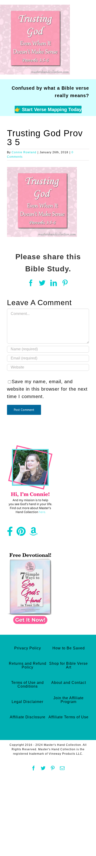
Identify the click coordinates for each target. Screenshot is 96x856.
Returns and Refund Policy (27, 665)
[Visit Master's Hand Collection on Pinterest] (21, 533)
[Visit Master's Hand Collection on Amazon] (33, 533)
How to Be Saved (68, 648)
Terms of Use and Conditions (27, 684)
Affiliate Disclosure (27, 717)
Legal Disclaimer (27, 702)
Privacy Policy (27, 648)
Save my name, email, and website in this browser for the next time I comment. (47, 389)
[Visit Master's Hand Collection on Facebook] (10, 533)
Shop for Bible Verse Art (68, 665)
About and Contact (68, 683)
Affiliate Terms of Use (68, 717)
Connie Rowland (24, 152)
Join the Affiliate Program (68, 700)
